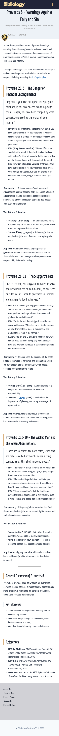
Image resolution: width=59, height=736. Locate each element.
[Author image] (5, 35)
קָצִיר (22, 397)
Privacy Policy (9, 697)
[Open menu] (53, 4)
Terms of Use (8, 693)
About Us (7, 689)
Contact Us (7, 701)
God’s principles (39, 77)
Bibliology (13, 35)
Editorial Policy (9, 705)
